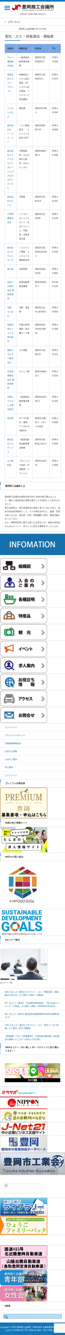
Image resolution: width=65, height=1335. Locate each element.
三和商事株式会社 (10, 218)
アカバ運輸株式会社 (10, 61)
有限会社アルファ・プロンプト (10, 82)
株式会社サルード (10, 201)
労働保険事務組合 (13, 743)
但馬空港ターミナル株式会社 (10, 333)
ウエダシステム (10, 112)
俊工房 (10, 269)
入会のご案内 (11, 759)
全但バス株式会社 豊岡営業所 (10, 290)
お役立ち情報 (11, 751)
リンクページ (11, 727)
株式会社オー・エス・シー (10, 133)
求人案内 (9, 767)
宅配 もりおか (10, 311)
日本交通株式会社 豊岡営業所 (10, 379)
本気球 (10, 418)
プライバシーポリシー (15, 735)
